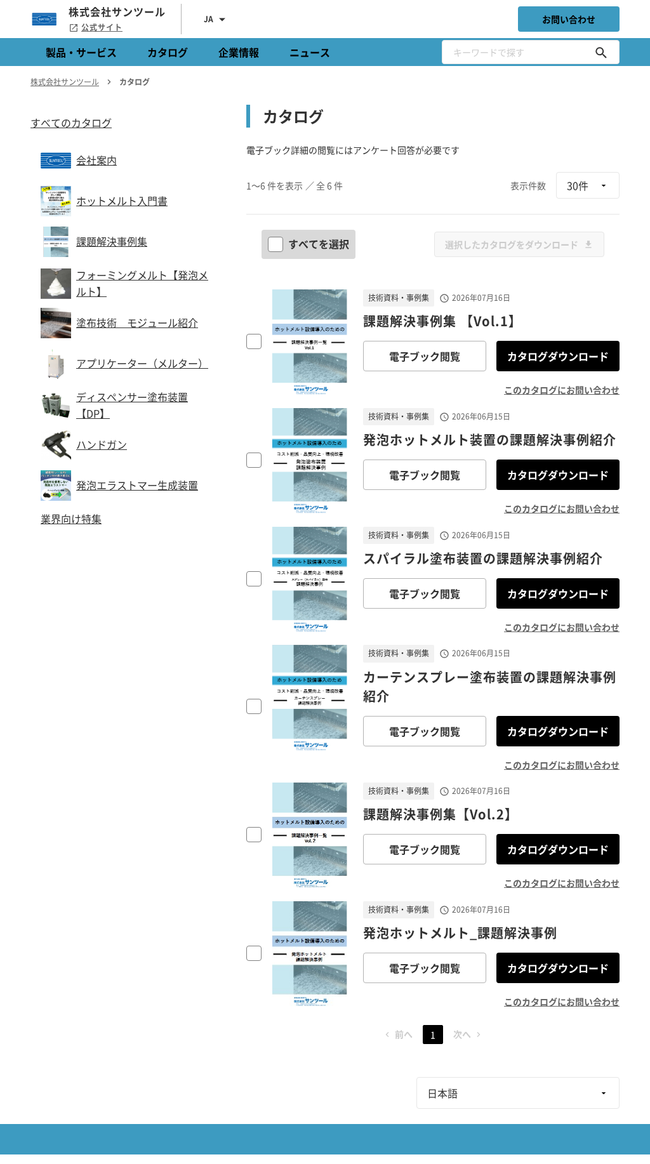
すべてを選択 (318, 243)
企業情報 (238, 52)
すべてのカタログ (71, 122)
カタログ (167, 52)
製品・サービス (81, 52)
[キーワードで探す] (601, 52)
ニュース (309, 52)
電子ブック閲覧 (424, 356)
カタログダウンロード (558, 356)
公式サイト (102, 27)
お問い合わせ (568, 19)
